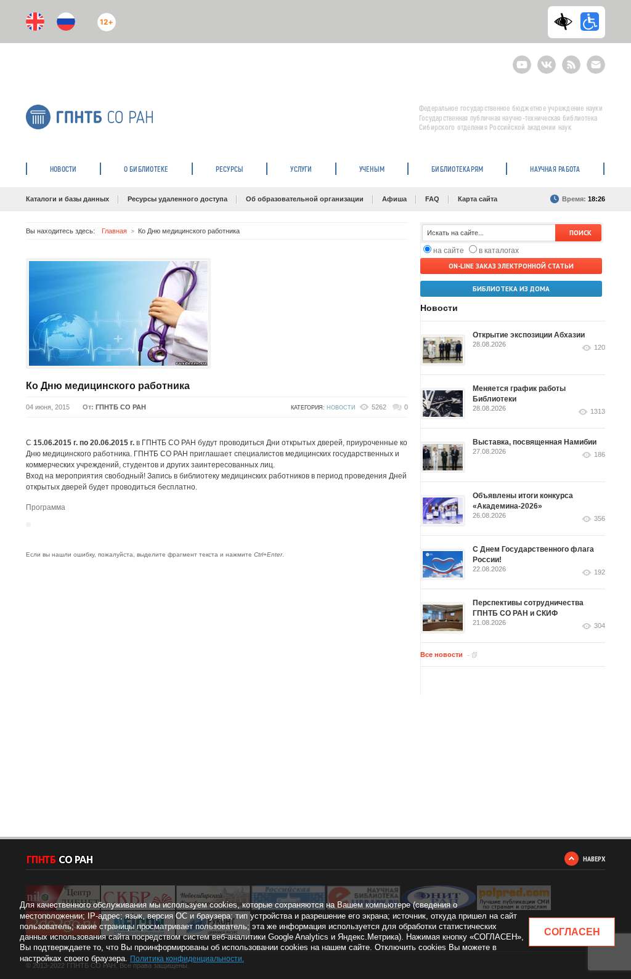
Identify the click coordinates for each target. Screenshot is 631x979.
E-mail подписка (596, 64)
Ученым (372, 168)
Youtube (522, 59)
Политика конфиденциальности (186, 958)
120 (599, 347)
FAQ (432, 199)
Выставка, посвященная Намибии (534, 442)
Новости (63, 168)
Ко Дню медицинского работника (108, 386)
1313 (597, 411)
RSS (569, 59)
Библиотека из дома (511, 288)
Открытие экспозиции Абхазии (529, 335)
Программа (45, 507)
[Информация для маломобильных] (589, 21)
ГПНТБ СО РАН (121, 407)
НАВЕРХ (594, 858)
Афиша (394, 199)
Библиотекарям (457, 168)
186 (599, 454)
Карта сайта (477, 199)
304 (599, 625)
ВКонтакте (546, 59)
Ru (66, 21)
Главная (114, 231)
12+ (103, 17)
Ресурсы (230, 168)
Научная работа (555, 168)
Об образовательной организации (305, 199)
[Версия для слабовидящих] (566, 21)
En (35, 21)
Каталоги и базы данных (67, 199)
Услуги (301, 168)
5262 (379, 407)
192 (599, 572)
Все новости (441, 654)
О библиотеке (146, 168)
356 (599, 518)
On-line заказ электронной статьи (511, 266)
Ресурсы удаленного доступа (177, 199)
